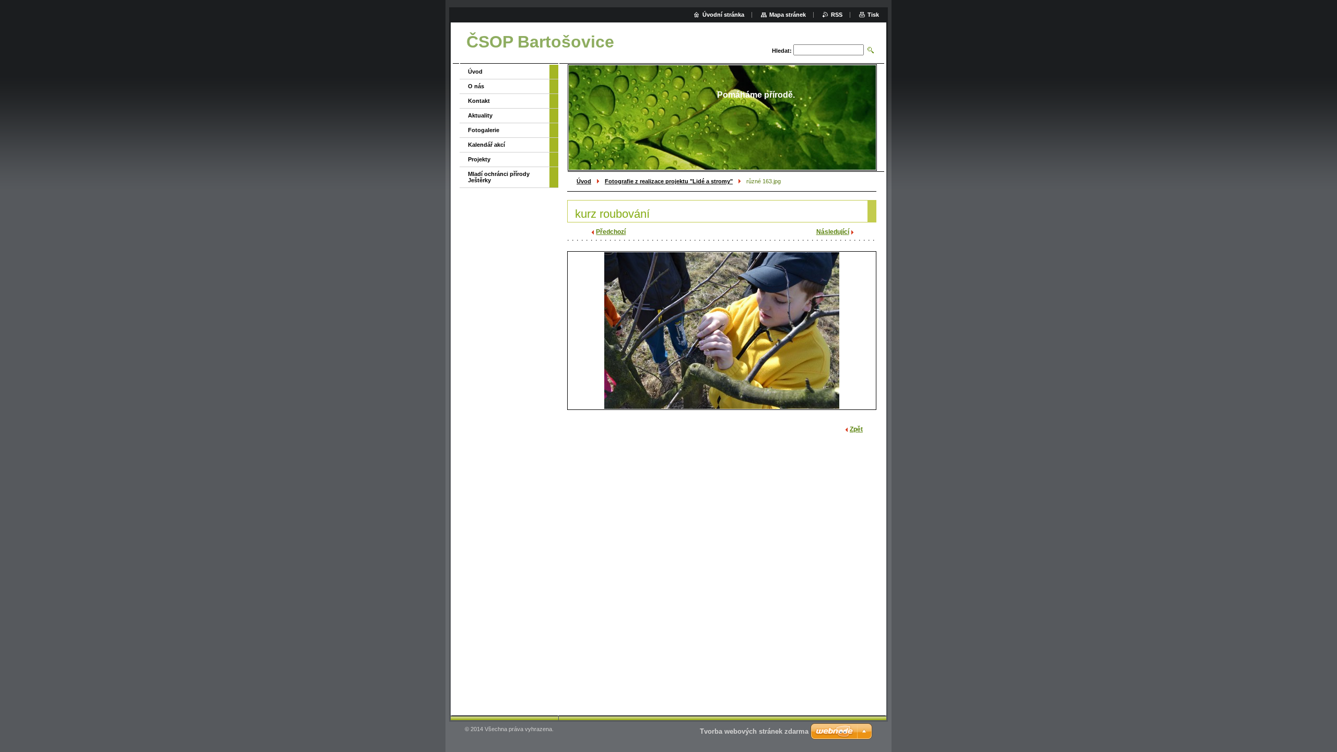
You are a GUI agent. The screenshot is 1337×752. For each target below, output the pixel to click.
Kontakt (479, 101)
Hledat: (782, 51)
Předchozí (611, 232)
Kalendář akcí (486, 145)
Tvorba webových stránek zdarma (754, 731)
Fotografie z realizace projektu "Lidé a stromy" (669, 181)
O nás (476, 86)
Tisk (873, 14)
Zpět (856, 429)
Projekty (479, 159)
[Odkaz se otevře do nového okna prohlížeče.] (721, 330)
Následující (832, 232)
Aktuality (480, 115)
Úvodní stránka (723, 14)
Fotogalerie (483, 130)
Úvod (584, 181)
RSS (836, 14)
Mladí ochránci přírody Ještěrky (499, 177)
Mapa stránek (787, 14)
